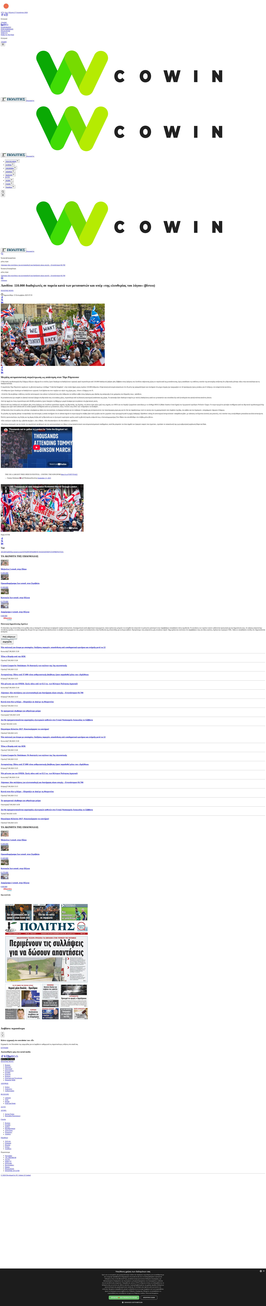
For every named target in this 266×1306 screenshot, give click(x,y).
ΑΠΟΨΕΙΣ (9, 172)
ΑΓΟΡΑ (8, 180)
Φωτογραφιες (9, 1165)
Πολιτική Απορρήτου (152, 1293)
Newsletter (8, 1156)
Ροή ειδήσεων (9, 637)
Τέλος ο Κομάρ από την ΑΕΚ (13, 656)
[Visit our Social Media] (2, 15)
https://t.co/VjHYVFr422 (69, 474)
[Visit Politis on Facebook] (2, 1057)
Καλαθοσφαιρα (10, 1128)
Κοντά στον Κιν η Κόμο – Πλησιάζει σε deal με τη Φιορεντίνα (27, 702)
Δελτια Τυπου (9, 1114)
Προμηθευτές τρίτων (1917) (130, 1283)
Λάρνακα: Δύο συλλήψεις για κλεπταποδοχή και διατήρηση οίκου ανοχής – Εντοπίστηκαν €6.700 (33, 265)
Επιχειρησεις (9, 1071)
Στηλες (7, 1087)
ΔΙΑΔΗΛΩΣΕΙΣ (6, 552)
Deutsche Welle (10, 1080)
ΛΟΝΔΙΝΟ (26, 552)
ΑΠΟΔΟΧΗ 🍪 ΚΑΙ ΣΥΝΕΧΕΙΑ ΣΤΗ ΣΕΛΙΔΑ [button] (124, 1297)
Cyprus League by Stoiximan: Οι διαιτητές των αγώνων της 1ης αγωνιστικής (34, 665)
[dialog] (133, 1287)
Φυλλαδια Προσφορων (12, 1116)
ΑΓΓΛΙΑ (60, 552)
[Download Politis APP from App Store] (4, 1060)
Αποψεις (8, 1134)
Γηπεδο (8, 184)
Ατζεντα (7, 1141)
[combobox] (261, 1271)
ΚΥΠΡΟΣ (8, 165)
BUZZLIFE (9, 175)
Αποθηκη (8, 1149)
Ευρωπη (7, 1074)
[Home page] (2, 278)
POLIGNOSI (5, 31)
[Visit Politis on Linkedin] (9, 1057)
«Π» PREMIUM (10, 1158)
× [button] (263, 1271)
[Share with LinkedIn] (2, 302)
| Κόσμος (4, 280)
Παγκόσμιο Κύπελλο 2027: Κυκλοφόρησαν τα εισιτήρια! (25, 729)
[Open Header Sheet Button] (3, 44)
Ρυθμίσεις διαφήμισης (136, 1291)
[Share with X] (2, 300)
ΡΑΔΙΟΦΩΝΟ (6, 27)
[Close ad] (2, 1035)
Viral (6, 1100)
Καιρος (7, 1167)
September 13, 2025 (44, 478)
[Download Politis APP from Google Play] (11, 1060)
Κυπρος (7, 1065)
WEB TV (4, 33)
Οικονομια (8, 1069)
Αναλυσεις (8, 1089)
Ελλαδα (7, 1072)
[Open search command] (3, 191)
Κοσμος (7, 1076)
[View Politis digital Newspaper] (133, 961)
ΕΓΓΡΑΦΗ (4, 1048)
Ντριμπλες (8, 1132)
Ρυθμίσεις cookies (139, 1293)
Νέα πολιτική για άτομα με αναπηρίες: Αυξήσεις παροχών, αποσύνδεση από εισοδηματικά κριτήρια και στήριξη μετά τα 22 (53, 647)
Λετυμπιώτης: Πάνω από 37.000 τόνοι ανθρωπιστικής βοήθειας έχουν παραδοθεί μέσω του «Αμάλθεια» (45, 674)
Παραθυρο (9, 187)
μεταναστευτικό (17, 552)
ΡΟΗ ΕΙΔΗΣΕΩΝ (7, 29)
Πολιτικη (8, 1067)
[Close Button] (2, 1033)
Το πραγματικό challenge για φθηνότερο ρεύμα (21, 711)
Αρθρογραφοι (9, 1091)
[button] (133, 1302)
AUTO (7, 177)
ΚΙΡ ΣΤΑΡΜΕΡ (52, 552)
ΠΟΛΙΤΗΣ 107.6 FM (12, 1171)
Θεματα (7, 1145)
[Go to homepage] (13, 99)
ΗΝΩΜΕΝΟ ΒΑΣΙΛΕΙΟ (38, 552)
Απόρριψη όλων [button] (149, 1297)
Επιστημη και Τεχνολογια (13, 1078)
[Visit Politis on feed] (17, 1057)
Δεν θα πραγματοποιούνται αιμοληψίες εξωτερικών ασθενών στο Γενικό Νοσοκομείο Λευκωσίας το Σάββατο (47, 720)
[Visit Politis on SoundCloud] (14, 1057)
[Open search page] (2, 254)
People (7, 1101)
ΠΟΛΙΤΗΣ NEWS (11, 161)
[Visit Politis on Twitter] (4, 1057)
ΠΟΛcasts (8, 1163)
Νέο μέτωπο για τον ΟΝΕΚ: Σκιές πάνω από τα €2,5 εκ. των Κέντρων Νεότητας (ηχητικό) (39, 684)
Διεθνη (7, 1127)
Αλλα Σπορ (9, 1130)
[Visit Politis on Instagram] (7, 1057)
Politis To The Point (7, 35)
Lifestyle (8, 1098)
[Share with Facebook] (2, 297)
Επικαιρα (8, 1143)
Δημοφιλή (7, 642)
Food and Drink (10, 1103)
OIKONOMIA (10, 168)
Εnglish (4, 22)
